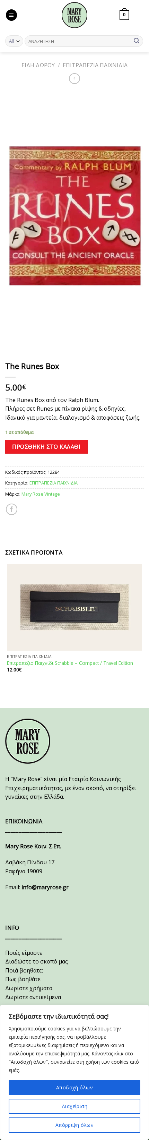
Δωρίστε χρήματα (28, 988)
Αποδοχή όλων (74, 1087)
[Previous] (12, 345)
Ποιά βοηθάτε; (24, 970)
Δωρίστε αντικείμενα (33, 997)
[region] (74, 1072)
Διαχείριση (74, 1106)
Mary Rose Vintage (40, 494)
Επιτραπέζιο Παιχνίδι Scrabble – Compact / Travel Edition (70, 663)
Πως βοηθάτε (23, 979)
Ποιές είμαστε (23, 953)
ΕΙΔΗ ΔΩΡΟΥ (38, 65)
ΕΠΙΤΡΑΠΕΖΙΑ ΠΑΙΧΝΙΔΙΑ (95, 65)
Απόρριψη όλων (74, 1125)
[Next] (31, 345)
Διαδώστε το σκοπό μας (36, 961)
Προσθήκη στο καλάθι (46, 447)
